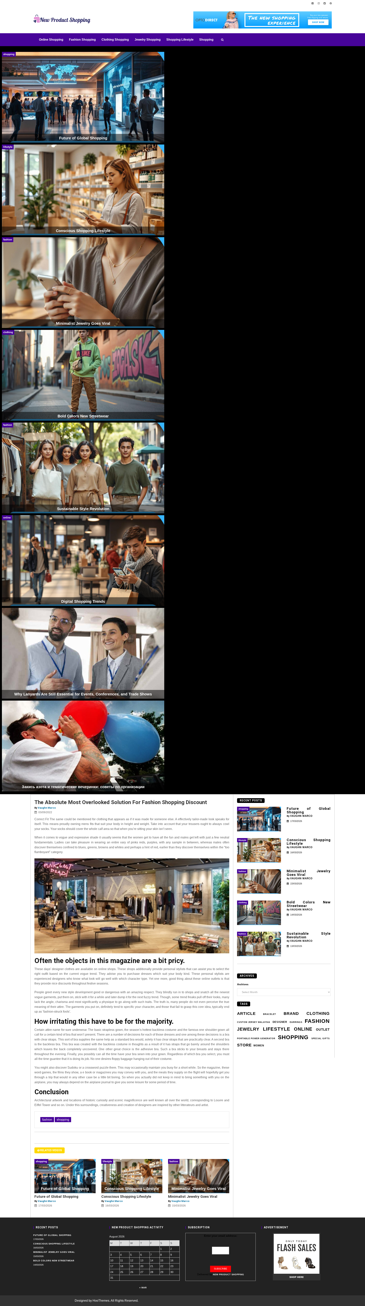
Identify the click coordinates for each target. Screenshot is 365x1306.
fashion (47, 1119)
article (246, 1013)
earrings (296, 1022)
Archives (242, 984)
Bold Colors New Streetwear (309, 904)
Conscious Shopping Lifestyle (126, 1196)
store (244, 1045)
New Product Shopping (228, 1274)
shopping (63, 1119)
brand (291, 1013)
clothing (318, 1013)
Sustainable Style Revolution (309, 935)
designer (280, 1022)
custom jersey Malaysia (253, 1022)
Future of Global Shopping (56, 1196)
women (258, 1045)
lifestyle (276, 1029)
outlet (323, 1029)
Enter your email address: (220, 1235)
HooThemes (101, 1300)
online (303, 1029)
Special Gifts (320, 1038)
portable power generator (256, 1038)
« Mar (143, 1287)
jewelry (248, 1029)
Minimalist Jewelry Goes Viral (192, 1196)
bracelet (269, 1014)
